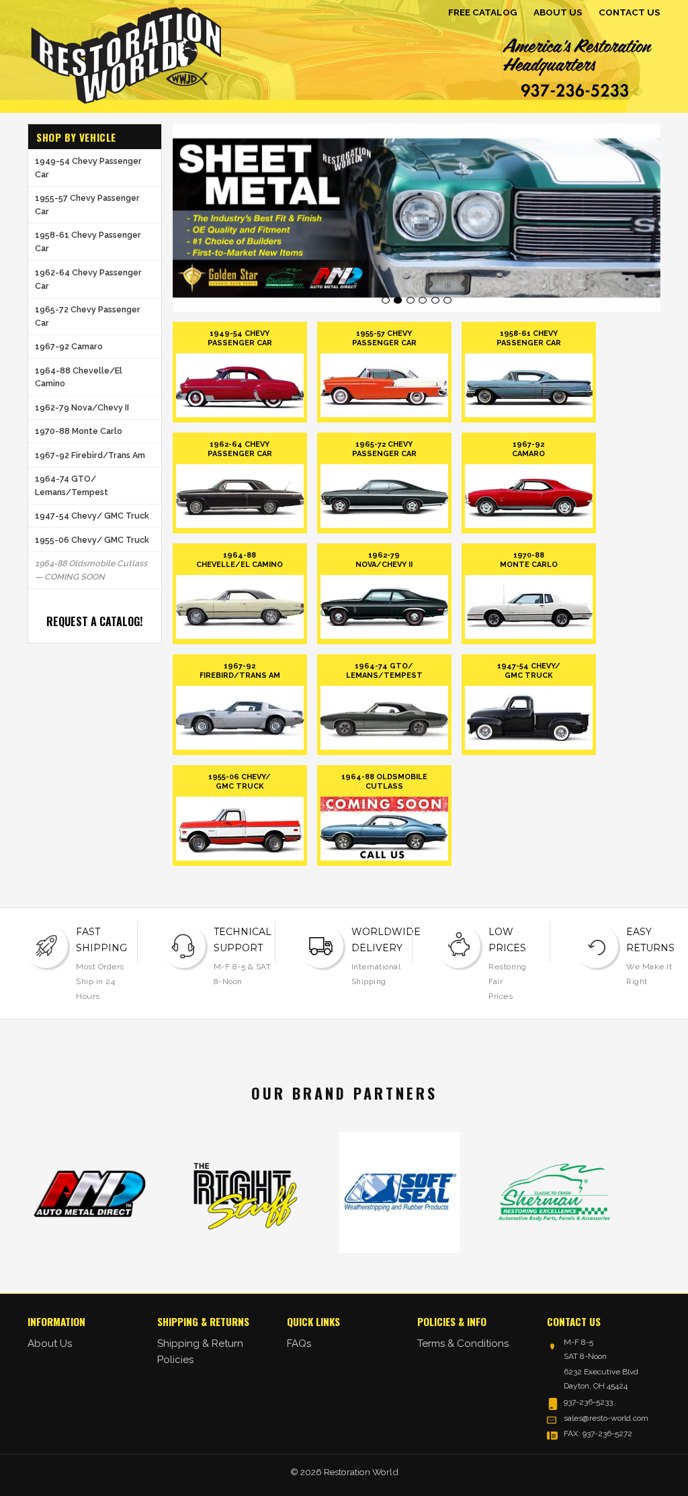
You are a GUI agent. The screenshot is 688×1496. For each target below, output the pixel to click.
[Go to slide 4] (423, 300)
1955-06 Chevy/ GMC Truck (92, 540)
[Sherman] (527, 1192)
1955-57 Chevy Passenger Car (87, 204)
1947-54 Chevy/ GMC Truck (92, 516)
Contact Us (629, 12)
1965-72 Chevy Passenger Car (87, 316)
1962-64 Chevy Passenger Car (88, 279)
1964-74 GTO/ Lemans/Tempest (71, 485)
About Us (558, 12)
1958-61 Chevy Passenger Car (88, 241)
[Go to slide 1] (386, 300)
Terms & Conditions (463, 1343)
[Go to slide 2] (398, 300)
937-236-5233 (588, 1402)
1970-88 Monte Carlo (78, 431)
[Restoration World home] (126, 53)
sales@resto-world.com (606, 1418)
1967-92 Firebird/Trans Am (90, 455)
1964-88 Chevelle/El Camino (78, 377)
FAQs (299, 1343)
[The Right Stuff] (218, 1192)
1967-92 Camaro (69, 346)
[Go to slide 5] (435, 300)
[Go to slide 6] (447, 300)
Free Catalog (482, 12)
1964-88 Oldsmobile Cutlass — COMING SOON (91, 570)
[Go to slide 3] (410, 300)
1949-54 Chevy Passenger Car (88, 167)
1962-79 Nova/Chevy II (82, 407)
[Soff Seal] (373, 1192)
